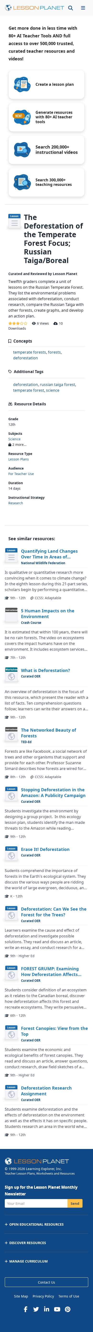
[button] (83, 8)
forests (54, 352)
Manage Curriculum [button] (28, 1261)
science (52, 390)
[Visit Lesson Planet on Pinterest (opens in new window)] (67, 1309)
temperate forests (29, 352)
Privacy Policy (43, 1296)
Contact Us (46, 1282)
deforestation (25, 358)
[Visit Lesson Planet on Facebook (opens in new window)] (25, 1309)
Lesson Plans (18, 459)
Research (15, 503)
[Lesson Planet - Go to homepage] (34, 8)
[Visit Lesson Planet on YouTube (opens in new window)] (57, 1309)
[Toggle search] (70, 7)
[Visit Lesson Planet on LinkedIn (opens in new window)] (46, 1309)
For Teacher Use (21, 473)
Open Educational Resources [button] (36, 1224)
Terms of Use (68, 1296)
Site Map (21, 1296)
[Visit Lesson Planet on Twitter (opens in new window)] (36, 1309)
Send (75, 1203)
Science (14, 439)
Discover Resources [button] (27, 1242)
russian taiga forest (57, 384)
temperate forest (28, 390)
